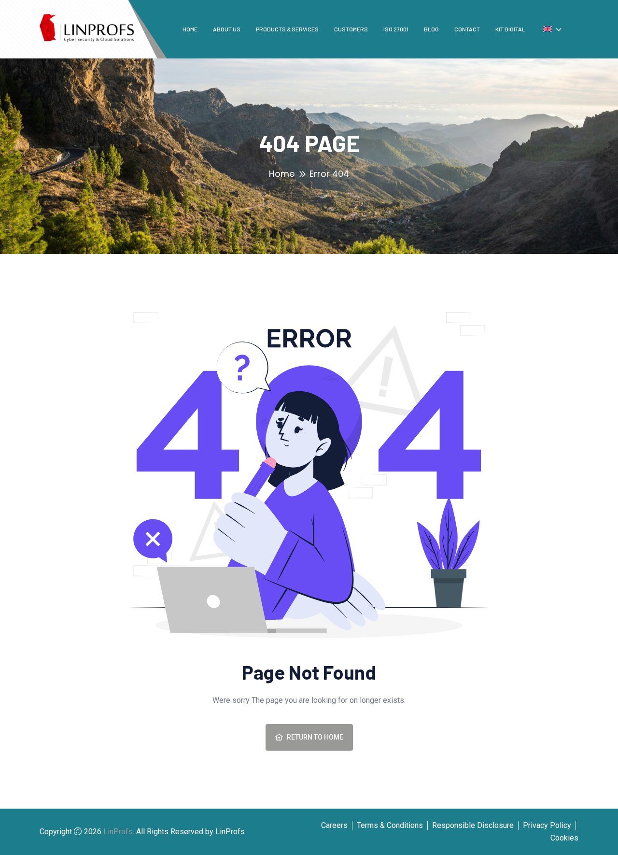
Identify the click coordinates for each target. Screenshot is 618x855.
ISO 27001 (395, 29)
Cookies (564, 837)
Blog (431, 29)
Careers (334, 825)
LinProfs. (118, 831)
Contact (467, 29)
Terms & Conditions (390, 825)
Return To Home (315, 737)
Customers (351, 29)
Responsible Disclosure (473, 825)
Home (190, 29)
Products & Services (287, 29)
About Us (226, 29)
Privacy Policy (547, 825)
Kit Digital (510, 29)
